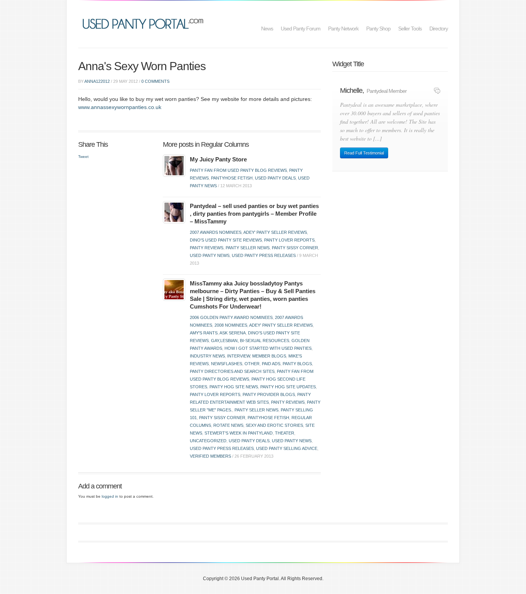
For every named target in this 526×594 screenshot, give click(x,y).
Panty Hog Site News (233, 386)
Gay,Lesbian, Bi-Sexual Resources (250, 340)
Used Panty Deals (275, 178)
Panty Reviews (206, 247)
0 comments (155, 81)
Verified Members (210, 456)
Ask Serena (232, 333)
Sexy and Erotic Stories (274, 425)
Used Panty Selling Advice (286, 448)
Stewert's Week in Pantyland (238, 433)
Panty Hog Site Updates (288, 386)
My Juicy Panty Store (218, 159)
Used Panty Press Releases (264, 255)
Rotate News (228, 425)
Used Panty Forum (300, 28)
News (267, 28)
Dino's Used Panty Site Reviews (226, 240)
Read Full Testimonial (364, 153)
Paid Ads (271, 363)
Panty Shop (378, 28)
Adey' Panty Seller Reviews (275, 232)
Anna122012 (97, 81)
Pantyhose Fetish (232, 178)
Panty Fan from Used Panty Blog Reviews (238, 170)
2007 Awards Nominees (215, 232)
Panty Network (343, 28)
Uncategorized (208, 440)
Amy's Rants (204, 333)
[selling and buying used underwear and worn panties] (145, 23)
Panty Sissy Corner (295, 247)
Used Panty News (209, 255)
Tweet (83, 156)
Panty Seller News (248, 247)
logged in (110, 496)
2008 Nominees (230, 325)
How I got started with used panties (268, 348)
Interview (238, 356)
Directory (438, 28)
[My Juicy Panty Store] (174, 165)
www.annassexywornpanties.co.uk (119, 107)
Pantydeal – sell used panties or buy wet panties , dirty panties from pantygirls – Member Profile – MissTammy (254, 214)
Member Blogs (269, 356)
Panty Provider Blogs (269, 394)
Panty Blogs (297, 363)
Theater (284, 433)
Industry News (207, 356)
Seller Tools (410, 28)
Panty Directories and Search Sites (232, 371)
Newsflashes (226, 363)
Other (252, 363)
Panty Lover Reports (289, 240)
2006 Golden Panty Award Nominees (231, 317)
